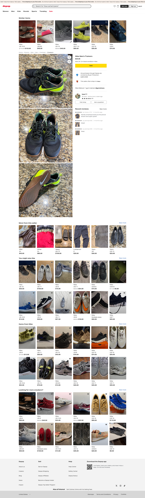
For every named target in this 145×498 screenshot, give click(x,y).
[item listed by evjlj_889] (99, 434)
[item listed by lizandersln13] (45, 434)
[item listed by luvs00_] (99, 337)
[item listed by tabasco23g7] (63, 368)
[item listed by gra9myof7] (81, 302)
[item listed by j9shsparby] (27, 272)
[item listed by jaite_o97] (99, 302)
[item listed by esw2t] (45, 368)
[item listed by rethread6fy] (63, 434)
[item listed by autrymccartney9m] (63, 403)
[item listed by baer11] (27, 236)
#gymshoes (100, 88)
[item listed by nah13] (63, 302)
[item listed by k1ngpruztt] (81, 403)
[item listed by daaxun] (45, 302)
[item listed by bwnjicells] (81, 434)
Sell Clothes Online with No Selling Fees (79, 489)
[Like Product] (34, 22)
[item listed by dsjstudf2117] (27, 368)
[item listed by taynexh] (45, 272)
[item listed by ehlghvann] (117, 272)
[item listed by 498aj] (81, 272)
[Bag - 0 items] (118, 6)
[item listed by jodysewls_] (27, 434)
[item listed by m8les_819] (27, 337)
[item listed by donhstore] (45, 403)
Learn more (84, 77)
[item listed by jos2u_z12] (27, 403)
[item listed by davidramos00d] (63, 337)
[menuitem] (5, 11)
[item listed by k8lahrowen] (117, 337)
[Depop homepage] (6, 6)
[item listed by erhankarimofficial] (45, 337)
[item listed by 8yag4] (63, 272)
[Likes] (114, 6)
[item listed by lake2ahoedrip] (117, 434)
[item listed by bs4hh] (27, 302)
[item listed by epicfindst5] (99, 403)
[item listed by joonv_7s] (117, 302)
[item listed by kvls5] (81, 337)
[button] (94, 98)
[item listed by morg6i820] (99, 272)
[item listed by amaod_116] (81, 368)
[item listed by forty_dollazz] (117, 403)
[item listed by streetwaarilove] (99, 368)
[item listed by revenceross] (117, 368)
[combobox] (61, 6)
